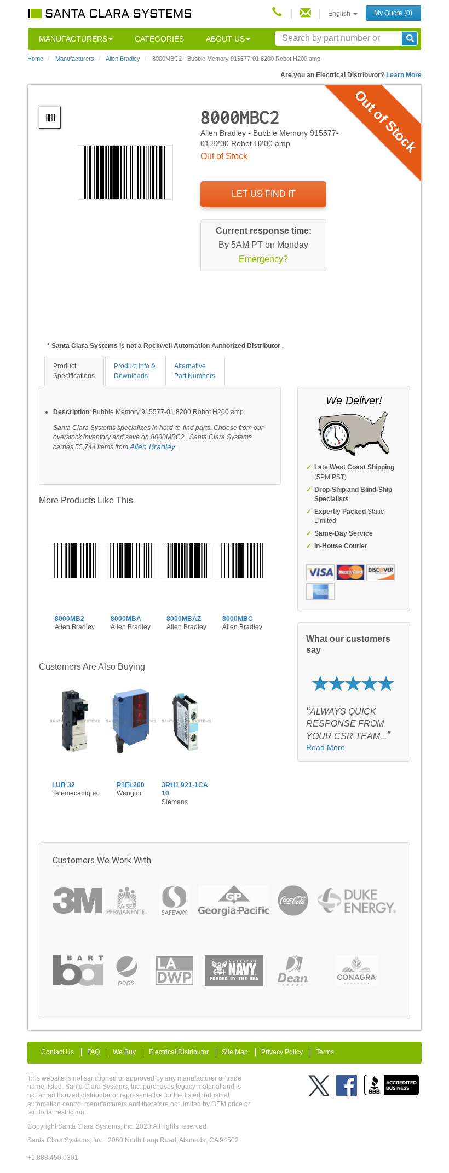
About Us (225, 38)
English (340, 14)
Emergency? (263, 259)
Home (35, 58)
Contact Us (57, 1052)
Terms (325, 1052)
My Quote (393, 13)
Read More (325, 747)
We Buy (124, 1052)
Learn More (404, 75)
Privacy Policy (282, 1052)
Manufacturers (73, 38)
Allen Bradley (152, 446)
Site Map (235, 1052)
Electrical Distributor (179, 1052)
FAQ (93, 1052)
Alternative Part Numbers (194, 370)
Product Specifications (74, 370)
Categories (159, 38)
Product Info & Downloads (135, 370)
